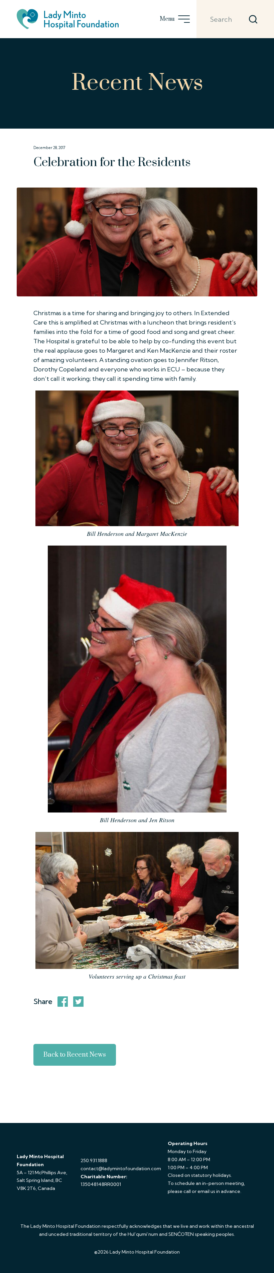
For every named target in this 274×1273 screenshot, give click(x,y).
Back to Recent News (74, 1055)
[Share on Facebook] (62, 1001)
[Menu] (182, 19)
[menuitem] (182, 19)
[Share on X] (78, 1001)
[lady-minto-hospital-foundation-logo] (68, 19)
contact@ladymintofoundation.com (121, 1168)
